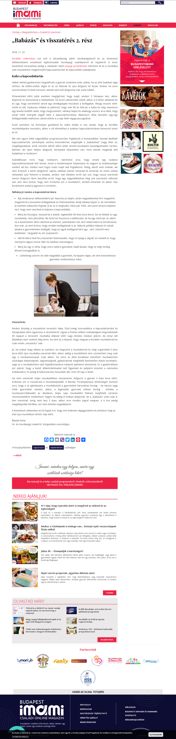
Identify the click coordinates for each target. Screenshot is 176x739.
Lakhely (53, 2)
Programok (31, 25)
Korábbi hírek (107, 639)
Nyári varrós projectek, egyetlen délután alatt (68, 573)
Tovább (109, 593)
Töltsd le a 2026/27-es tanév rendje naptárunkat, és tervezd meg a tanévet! (43, 610)
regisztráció (38, 447)
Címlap (18, 25)
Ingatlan (153, 25)
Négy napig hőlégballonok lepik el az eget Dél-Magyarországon (43, 620)
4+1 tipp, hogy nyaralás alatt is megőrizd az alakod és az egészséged (73, 507)
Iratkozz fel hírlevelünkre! (65, 484)
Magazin (107, 25)
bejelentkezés (56, 447)
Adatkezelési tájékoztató (93, 713)
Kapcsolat (85, 704)
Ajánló (80, 25)
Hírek (67, 25)
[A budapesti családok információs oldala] (35, 13)
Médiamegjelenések (134, 719)
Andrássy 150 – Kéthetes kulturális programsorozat (95, 630)
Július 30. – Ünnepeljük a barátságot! (62, 551)
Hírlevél (22, 2)
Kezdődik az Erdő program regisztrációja (91, 620)
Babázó (123, 25)
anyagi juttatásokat (76, 66)
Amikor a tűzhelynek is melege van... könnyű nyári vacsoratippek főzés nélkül (78, 528)
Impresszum (86, 709)
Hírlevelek (130, 707)
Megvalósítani (30, 32)
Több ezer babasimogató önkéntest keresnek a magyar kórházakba (43, 630)
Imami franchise (88, 722)
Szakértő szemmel (50, 32)
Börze (93, 25)
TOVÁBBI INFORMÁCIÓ (20, 737)
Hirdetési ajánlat (89, 718)
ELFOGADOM (156, 735)
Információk (50, 25)
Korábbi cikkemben (23, 58)
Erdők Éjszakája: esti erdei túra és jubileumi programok (95, 610)
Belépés (38, 2)
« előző (17, 455)
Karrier (137, 25)
